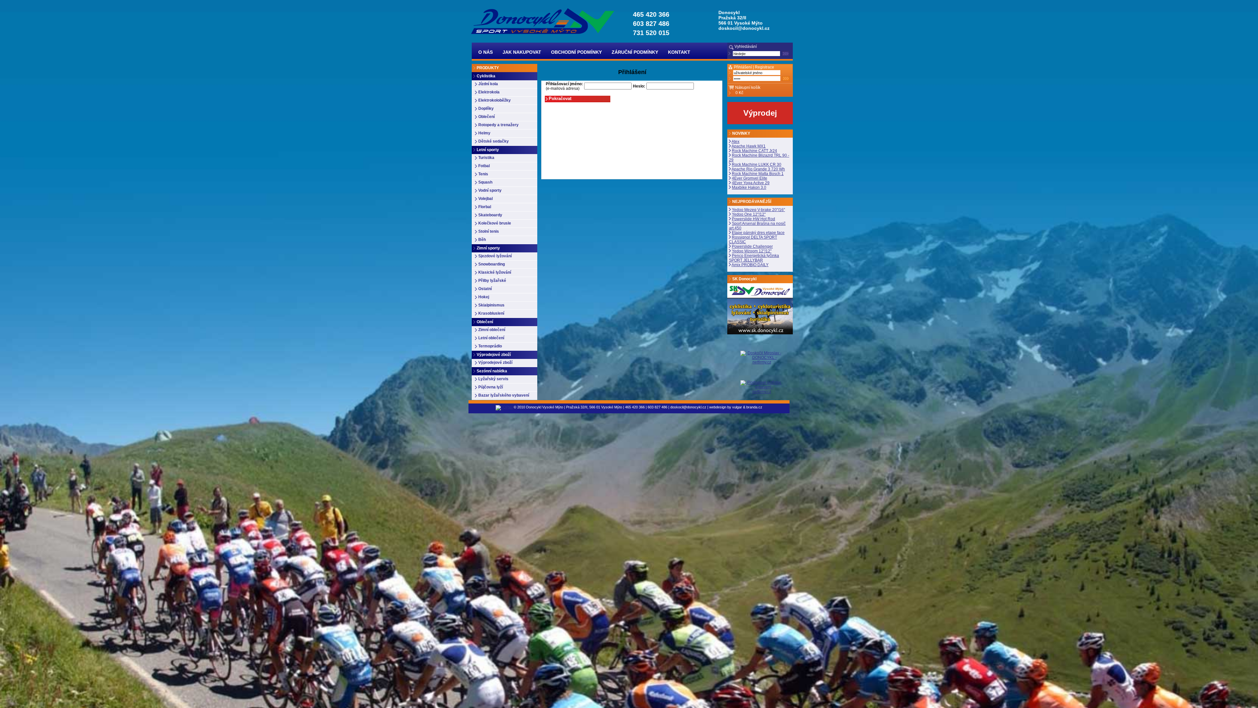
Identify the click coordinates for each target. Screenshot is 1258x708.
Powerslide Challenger (752, 246)
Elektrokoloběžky (494, 100)
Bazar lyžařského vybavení (503, 395)
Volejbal (485, 198)
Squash (485, 182)
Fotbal (484, 166)
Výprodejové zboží (495, 362)
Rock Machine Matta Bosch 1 (758, 173)
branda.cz (754, 407)
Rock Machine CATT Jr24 (754, 150)
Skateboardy (490, 215)
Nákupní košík (747, 87)
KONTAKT (679, 52)
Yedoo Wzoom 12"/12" (752, 251)
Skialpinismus (491, 305)
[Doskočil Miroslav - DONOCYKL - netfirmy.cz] (761, 365)
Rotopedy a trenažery (498, 125)
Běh (482, 239)
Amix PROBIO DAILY (750, 265)
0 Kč (739, 92)
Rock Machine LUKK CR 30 (756, 164)
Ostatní (485, 288)
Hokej (483, 297)
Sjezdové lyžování (495, 256)
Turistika (486, 157)
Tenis (483, 174)
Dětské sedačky (493, 141)
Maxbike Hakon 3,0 (749, 187)
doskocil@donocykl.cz (744, 28)
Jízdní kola (488, 84)
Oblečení (486, 116)
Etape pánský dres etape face (758, 232)
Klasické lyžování (494, 272)
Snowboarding (491, 264)
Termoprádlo (490, 346)
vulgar (737, 407)
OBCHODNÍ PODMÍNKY (576, 52)
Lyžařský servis (493, 379)
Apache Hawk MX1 (749, 146)
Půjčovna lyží (490, 387)
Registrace (764, 67)
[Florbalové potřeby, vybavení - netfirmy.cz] (761, 386)
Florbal (484, 207)
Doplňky (486, 108)
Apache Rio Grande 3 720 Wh (758, 169)
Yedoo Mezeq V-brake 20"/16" (758, 209)
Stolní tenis (488, 231)
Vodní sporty (490, 190)
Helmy (484, 133)
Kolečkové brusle (494, 223)
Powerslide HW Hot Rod (753, 219)
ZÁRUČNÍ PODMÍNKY (635, 52)
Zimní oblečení (491, 329)
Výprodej (760, 112)
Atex (735, 141)
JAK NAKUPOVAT (522, 52)
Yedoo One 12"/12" (749, 214)
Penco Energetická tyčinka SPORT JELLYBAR (754, 258)
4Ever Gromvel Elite (749, 178)
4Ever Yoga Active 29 (751, 183)
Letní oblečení (491, 338)
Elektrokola (489, 92)
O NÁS (485, 52)
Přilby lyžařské (492, 280)
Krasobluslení (491, 313)
